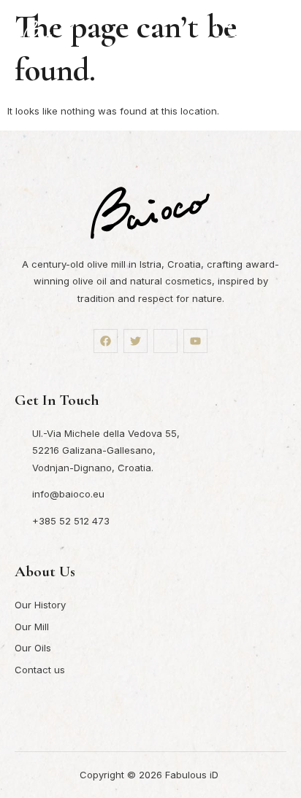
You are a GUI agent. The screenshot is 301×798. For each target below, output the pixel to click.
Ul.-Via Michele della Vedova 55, (106, 433)
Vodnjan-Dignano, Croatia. (92, 467)
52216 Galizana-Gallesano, (94, 450)
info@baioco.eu (68, 494)
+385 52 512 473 (71, 521)
